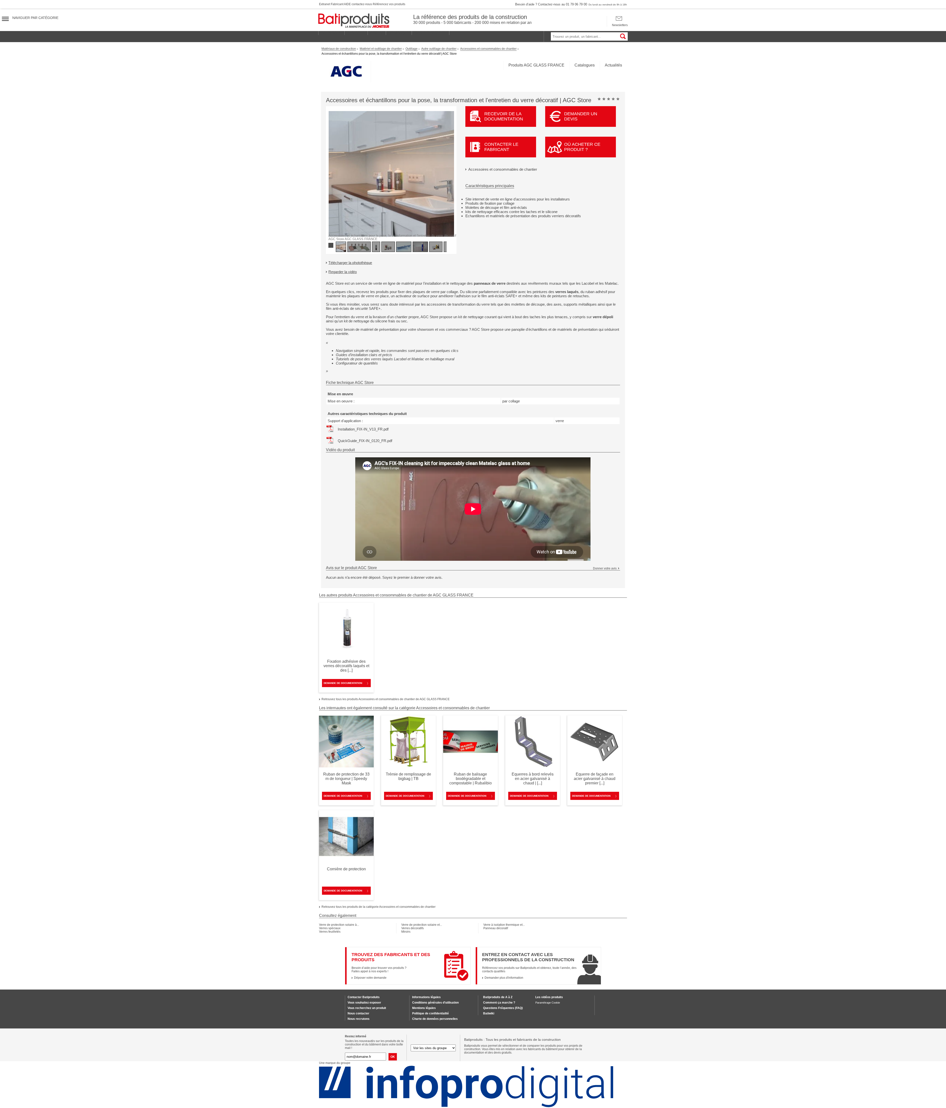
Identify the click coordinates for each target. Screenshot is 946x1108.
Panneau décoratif (495, 928)
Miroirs (405, 931)
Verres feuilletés (329, 931)
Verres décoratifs (412, 928)
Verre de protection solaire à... (339, 924)
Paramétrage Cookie (547, 1002)
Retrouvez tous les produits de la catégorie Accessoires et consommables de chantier (378, 907)
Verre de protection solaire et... (421, 924)
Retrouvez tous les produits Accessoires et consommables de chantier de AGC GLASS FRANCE (385, 699)
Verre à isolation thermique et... (504, 924)
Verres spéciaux (329, 928)
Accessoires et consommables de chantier (502, 169)
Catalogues (584, 65)
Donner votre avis (605, 568)
